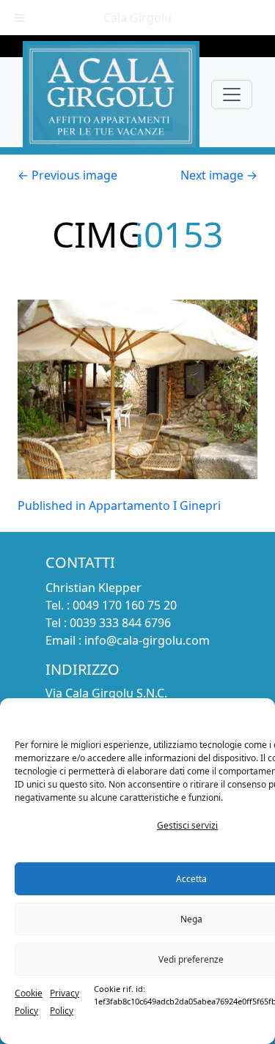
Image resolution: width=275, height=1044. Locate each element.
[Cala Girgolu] (111, 94)
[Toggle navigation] (231, 94)
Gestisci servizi (187, 825)
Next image (218, 175)
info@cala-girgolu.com (147, 640)
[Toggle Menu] (20, 17)
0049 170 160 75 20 (125, 605)
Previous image (67, 175)
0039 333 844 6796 (120, 623)
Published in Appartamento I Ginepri (119, 505)
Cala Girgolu (137, 18)
